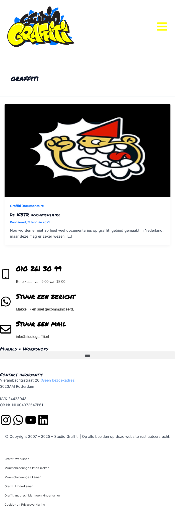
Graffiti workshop (17, 459)
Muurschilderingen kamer (23, 477)
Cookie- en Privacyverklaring (25, 504)
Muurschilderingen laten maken (27, 468)
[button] (87, 355)
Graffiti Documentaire (27, 206)
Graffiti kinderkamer (19, 486)
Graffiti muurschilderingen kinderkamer (32, 495)
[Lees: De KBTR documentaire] (87, 150)
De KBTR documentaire (35, 214)
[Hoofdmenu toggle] (162, 26)
